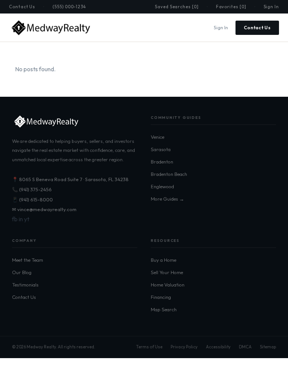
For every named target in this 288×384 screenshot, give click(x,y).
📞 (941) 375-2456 (32, 189)
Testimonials (25, 285)
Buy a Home (163, 260)
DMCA (245, 347)
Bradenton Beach (169, 174)
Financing (161, 297)
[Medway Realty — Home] (50, 28)
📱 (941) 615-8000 (32, 199)
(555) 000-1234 (69, 6)
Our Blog (22, 272)
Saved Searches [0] (177, 6)
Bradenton (162, 162)
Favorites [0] (231, 6)
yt (26, 219)
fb (15, 219)
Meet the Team (27, 260)
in (21, 219)
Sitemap (268, 347)
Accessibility (218, 347)
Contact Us (22, 6)
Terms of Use (149, 347)
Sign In (271, 6)
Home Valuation (167, 285)
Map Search (164, 309)
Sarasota (161, 149)
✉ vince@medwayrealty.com (44, 209)
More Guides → (167, 199)
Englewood (162, 186)
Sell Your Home (167, 272)
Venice (157, 137)
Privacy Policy (184, 347)
